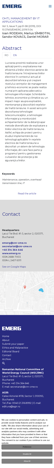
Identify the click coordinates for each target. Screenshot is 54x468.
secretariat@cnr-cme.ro (17, 246)
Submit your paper (13, 344)
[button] (3, 363)
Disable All (27, 454)
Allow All (27, 461)
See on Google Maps (14, 266)
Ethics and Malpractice (15, 347)
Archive (6, 359)
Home (5, 336)
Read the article (27, 193)
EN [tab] (15, 55)
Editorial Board (10, 351)
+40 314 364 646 (12, 250)
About (6, 340)
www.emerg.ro (11, 253)
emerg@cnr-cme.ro (14, 243)
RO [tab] (6, 55)
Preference (27, 447)
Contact (6, 355)
